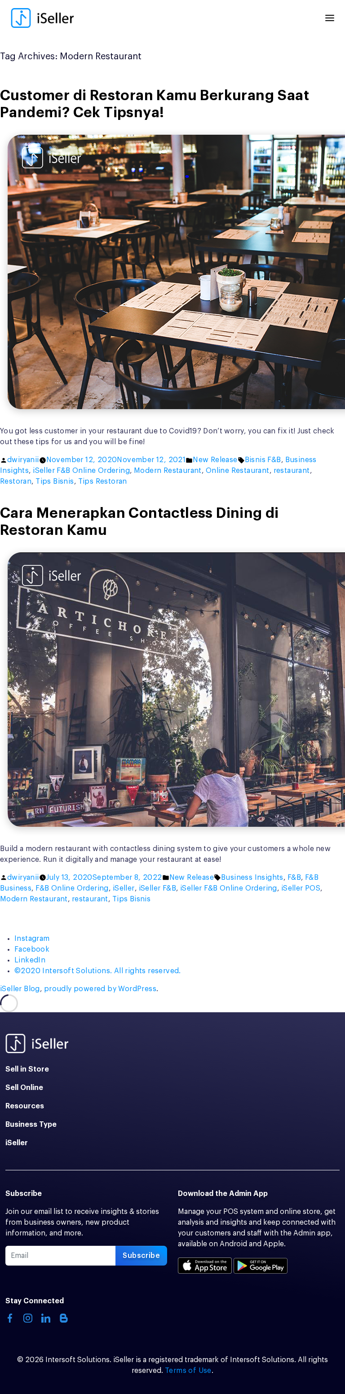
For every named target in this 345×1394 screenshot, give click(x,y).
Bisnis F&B (263, 459)
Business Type (31, 1124)
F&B (294, 877)
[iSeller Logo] (42, 18)
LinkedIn (29, 960)
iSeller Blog (20, 989)
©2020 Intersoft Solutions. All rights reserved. (97, 971)
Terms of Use (188, 1370)
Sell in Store (27, 1069)
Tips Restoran (102, 481)
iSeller (124, 888)
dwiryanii (23, 459)
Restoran (15, 481)
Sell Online (24, 1087)
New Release (215, 459)
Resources (24, 1106)
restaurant (292, 470)
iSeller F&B (157, 888)
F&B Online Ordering (72, 888)
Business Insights (252, 877)
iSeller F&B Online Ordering (81, 470)
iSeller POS (300, 888)
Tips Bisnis (54, 481)
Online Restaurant (238, 470)
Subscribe (141, 1255)
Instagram (32, 938)
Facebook (31, 949)
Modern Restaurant (168, 470)
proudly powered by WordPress (100, 989)
